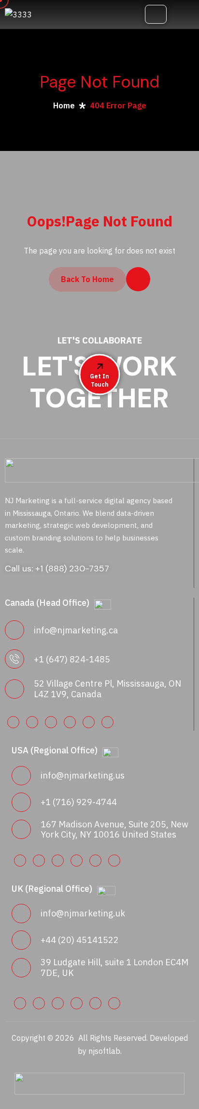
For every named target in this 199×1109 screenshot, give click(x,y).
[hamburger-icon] (156, 14)
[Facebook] (32, 722)
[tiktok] (114, 860)
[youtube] (89, 722)
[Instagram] (51, 722)
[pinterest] (70, 722)
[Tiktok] (107, 722)
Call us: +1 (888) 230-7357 (57, 568)
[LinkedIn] (13, 722)
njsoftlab (104, 1051)
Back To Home (87, 279)
